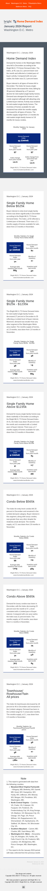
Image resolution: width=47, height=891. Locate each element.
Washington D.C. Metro (19, 3)
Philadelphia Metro (34, 3)
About (8, 3)
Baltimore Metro (21, 6)
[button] (23, 887)
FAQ (29, 6)
